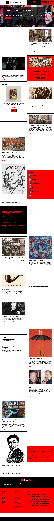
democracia (44, 496)
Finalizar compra (5, 498)
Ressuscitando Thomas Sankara (8, 339)
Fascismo (29, 499)
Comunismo (31, 496)
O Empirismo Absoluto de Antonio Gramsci (37, 358)
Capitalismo (42, 494)
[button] (34, 2)
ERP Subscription (5, 494)
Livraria (3, 501)
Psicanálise (16, 496)
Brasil (37, 494)
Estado (43, 497)
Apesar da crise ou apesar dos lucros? (9, 353)
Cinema (46, 494)
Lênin (29, 503)
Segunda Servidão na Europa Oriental (9, 152)
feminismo (32, 499)
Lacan (40, 501)
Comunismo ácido (5, 229)
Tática (37, 507)
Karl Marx (37, 501)
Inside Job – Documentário (7, 219)
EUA (45, 497)
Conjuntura (16, 508)
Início (3, 496)
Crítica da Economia (17, 506)
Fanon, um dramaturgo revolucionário (36, 101)
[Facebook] (45, 2)
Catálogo (4, 493)
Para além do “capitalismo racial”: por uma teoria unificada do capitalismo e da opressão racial (12, 212)
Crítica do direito (17, 503)
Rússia (45, 505)
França (39, 499)
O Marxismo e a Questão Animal (8, 215)
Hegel (41, 499)
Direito (34, 497)
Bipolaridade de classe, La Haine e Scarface (10, 71)
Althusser (29, 494)
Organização (47, 503)
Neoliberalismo (42, 503)
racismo (38, 505)
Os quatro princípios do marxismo (9, 222)
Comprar (13, 110)
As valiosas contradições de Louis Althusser (10, 316)
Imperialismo (29, 501)
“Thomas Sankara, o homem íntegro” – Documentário (12, 342)
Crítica (15, 507)
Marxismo (36, 503)
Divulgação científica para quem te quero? (37, 260)
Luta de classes (47, 501)
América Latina (33, 494)
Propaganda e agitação (18, 497)
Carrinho (3, 499)
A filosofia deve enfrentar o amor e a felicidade (11, 357)
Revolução (41, 505)
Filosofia (15, 501)
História (43, 499)
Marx (32, 503)
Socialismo (30, 507)
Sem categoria (16, 493)
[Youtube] (48, 2)
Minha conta (4, 497)
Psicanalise (34, 505)
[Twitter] (46, 2)
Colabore (4, 502)
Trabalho (34, 507)
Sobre (3, 505)
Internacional (33, 501)
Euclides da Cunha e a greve (7, 195)
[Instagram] (43, 2)
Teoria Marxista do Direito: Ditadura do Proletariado (39, 125)
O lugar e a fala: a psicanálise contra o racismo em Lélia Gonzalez (13, 226)
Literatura (16, 499)
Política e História (17, 498)
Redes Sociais (4, 503)
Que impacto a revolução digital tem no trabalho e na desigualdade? (13, 346)
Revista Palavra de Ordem (18, 494)
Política (29, 505)
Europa (47, 497)
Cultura (15, 502)
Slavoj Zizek (48, 505)
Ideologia (47, 499)
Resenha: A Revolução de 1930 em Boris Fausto (11, 350)
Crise (35, 496)
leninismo (42, 501)
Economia (38, 497)
